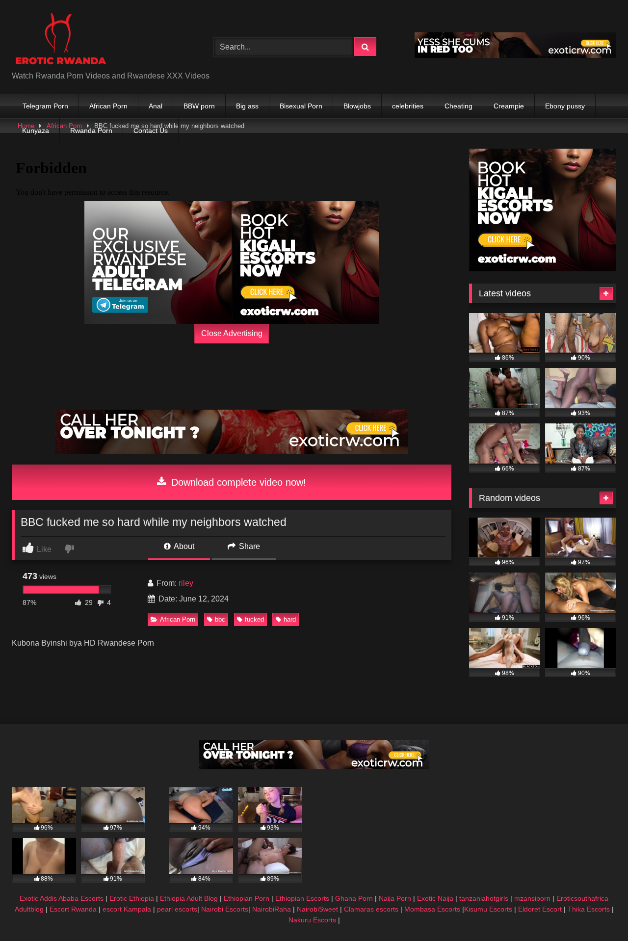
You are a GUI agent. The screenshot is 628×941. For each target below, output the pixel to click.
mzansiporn (532, 898)
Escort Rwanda (73, 909)
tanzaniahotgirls (483, 898)
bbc (220, 619)
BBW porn (199, 106)
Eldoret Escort (540, 909)
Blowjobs (357, 106)
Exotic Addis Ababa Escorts (62, 898)
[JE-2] (305, 262)
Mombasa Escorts (432, 909)
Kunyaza (35, 130)
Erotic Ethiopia (131, 898)
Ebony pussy (565, 106)
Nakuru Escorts (312, 920)
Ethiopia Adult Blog (189, 898)
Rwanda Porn (91, 130)
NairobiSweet (317, 909)
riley (186, 583)
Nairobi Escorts (224, 909)
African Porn (108, 106)
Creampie (509, 106)
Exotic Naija (435, 898)
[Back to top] (597, 911)
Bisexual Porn (301, 106)
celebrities (407, 106)
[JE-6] (515, 55)
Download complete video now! (237, 482)
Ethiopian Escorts (302, 898)
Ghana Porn (354, 898)
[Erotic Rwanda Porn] (60, 39)
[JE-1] (158, 262)
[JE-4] (314, 766)
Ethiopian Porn (246, 898)
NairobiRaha (271, 909)
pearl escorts (177, 909)
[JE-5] (231, 451)
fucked (254, 619)
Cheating (458, 106)
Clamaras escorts (371, 909)
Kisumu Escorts (488, 909)
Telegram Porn (45, 106)
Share (248, 546)
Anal (155, 106)
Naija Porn (395, 898)
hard (290, 619)
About (183, 546)
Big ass (247, 106)
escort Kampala (127, 909)
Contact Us (150, 130)
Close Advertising (231, 333)
